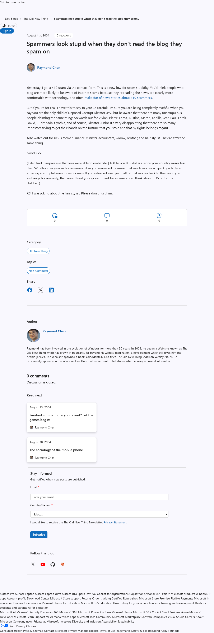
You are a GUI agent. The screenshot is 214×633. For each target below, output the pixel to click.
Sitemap (38, 631)
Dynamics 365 (49, 612)
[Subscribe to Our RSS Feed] (62, 566)
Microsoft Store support (65, 598)
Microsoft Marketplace (126, 617)
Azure (185, 612)
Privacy (73, 631)
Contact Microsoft (55, 631)
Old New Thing (38, 251)
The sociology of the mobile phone (56, 450)
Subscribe (39, 534)
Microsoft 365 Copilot (147, 612)
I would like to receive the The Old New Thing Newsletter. (78, 522)
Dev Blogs (11, 19)
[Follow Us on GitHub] (52, 566)
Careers (190, 617)
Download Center (38, 598)
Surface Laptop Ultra (48, 594)
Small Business (171, 612)
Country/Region (41, 505)
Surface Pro (7, 594)
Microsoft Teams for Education (61, 603)
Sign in (7, 30)
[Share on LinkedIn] (51, 290)
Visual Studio (176, 617)
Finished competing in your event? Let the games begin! (61, 417)
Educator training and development (171, 603)
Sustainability (125, 621)
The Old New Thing (36, 19)
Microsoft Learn (24, 617)
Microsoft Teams (122, 612)
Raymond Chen (48, 67)
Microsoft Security (28, 612)
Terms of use (107, 631)
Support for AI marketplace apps (55, 617)
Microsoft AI (8, 612)
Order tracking (101, 598)
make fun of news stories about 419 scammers (118, 97)
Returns (86, 598)
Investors (65, 621)
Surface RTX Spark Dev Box (79, 594)
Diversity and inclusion (86, 621)
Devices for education (27, 603)
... (138, 19)
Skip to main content (13, 2)
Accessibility (109, 621)
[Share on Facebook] (30, 290)
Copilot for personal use (144, 594)
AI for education (38, 608)
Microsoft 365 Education (96, 603)
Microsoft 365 (68, 612)
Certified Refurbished (125, 598)
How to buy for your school (130, 603)
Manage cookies (88, 631)
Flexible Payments (182, 598)
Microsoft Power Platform (94, 612)
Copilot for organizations (113, 594)
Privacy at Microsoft (46, 621)
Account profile (16, 598)
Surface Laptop (24, 594)
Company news (23, 621)
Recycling (154, 631)
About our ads (170, 631)
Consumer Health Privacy (16, 631)
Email (34, 487)
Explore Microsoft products (178, 594)
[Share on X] (40, 290)
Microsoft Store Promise (154, 598)
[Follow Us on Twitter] (32, 566)
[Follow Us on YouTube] (42, 566)
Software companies (154, 617)
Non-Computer (38, 271)
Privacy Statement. (115, 522)
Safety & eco (139, 631)
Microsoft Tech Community (94, 617)
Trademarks (123, 631)
